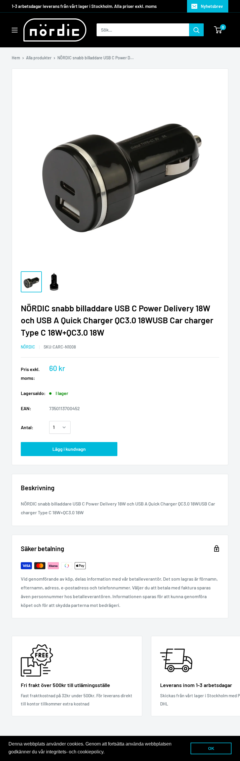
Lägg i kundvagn (69, 449)
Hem (16, 57)
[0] (218, 29)
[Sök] (196, 29)
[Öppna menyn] (15, 30)
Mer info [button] (115, 751)
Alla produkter (39, 57)
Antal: (27, 427)
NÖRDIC (28, 346)
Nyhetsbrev (212, 6)
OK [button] (211, 748)
